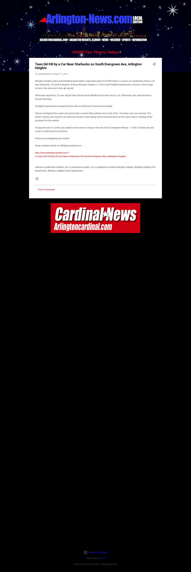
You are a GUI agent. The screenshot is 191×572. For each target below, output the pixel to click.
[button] (154, 64)
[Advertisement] (95, 529)
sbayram (102, 558)
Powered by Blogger (97, 552)
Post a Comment (46, 189)
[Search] (160, 8)
